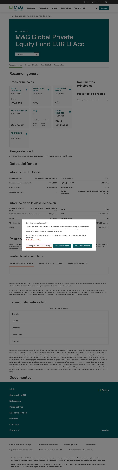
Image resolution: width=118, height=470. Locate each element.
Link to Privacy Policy (33, 240)
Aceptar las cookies (82, 246)
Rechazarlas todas (62, 246)
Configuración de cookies (38, 246)
